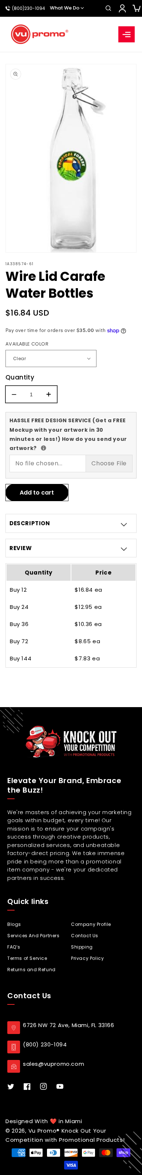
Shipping (82, 947)
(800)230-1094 (28, 8)
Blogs (14, 924)
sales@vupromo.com (53, 1064)
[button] (108, 8)
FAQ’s (13, 947)
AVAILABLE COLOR (26, 343)
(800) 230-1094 (45, 1044)
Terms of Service (27, 958)
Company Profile (91, 924)
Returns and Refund (31, 969)
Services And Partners (33, 935)
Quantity (19, 377)
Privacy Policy (87, 958)
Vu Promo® (45, 1130)
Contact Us (84, 935)
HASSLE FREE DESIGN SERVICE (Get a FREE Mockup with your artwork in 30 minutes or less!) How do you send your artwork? (68, 434)
